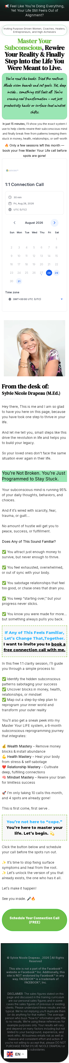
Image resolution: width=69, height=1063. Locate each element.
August (30, 222)
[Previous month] (14, 223)
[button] (21, 203)
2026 (39, 222)
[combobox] (35, 299)
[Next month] (54, 223)
